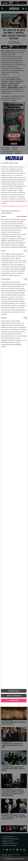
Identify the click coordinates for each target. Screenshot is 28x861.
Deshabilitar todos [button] (13, 691)
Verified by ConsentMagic (22, 705)
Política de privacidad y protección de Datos (14, 206)
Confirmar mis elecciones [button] (14, 695)
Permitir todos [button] (14, 700)
